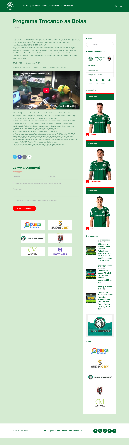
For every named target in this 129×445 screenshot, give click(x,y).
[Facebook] (19, 157)
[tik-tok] (105, 431)
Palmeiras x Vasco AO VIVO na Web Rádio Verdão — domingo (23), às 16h (105, 276)
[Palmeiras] (90, 58)
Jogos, (110, 265)
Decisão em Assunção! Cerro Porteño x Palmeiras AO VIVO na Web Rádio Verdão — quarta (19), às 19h (105, 301)
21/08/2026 (101, 268)
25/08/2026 (101, 241)
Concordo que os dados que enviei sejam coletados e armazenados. (36, 200)
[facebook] (109, 431)
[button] (29, 157)
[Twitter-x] (15, 157)
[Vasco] (109, 58)
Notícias (101, 266)
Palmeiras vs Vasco (100, 58)
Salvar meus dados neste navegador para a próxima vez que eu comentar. (38, 183)
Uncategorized (104, 240)
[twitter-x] (114, 431)
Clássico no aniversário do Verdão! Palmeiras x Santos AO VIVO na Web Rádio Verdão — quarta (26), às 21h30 (105, 252)
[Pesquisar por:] (100, 44)
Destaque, (102, 265)
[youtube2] (95, 431)
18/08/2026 (101, 290)
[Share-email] (24, 157)
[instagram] (100, 431)
